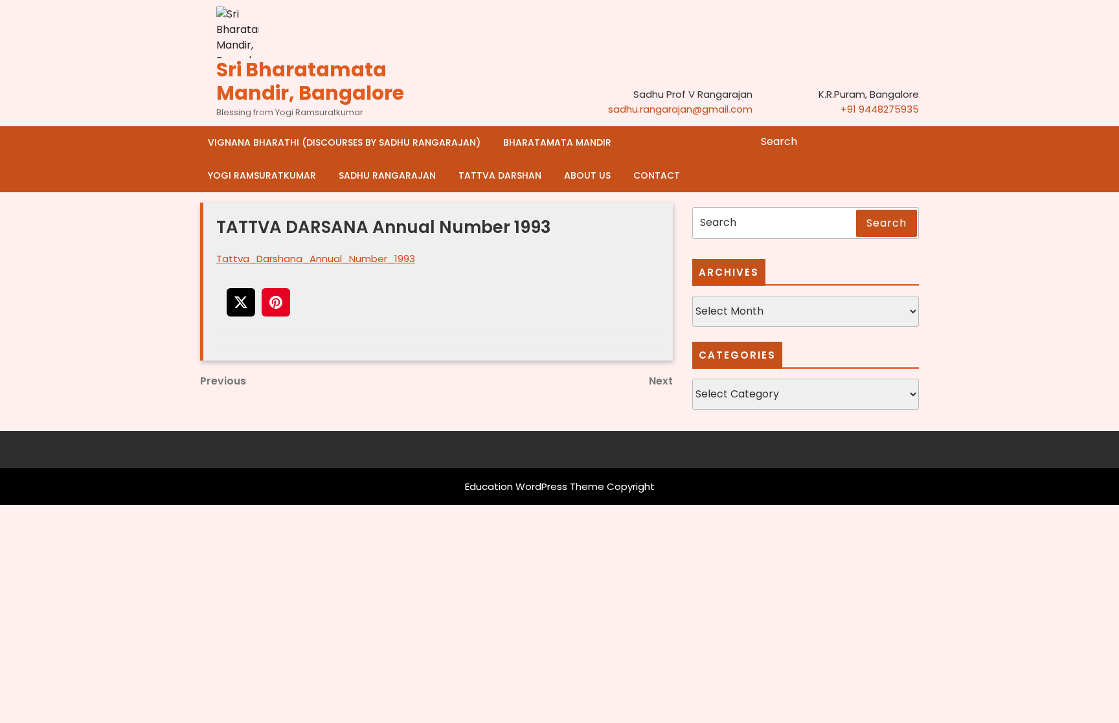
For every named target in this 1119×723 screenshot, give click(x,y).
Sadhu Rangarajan (387, 175)
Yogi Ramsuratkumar (262, 175)
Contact (656, 175)
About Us (587, 175)
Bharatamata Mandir (557, 142)
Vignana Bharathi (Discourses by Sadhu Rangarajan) (344, 142)
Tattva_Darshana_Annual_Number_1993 (315, 258)
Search (910, 142)
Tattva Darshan (499, 175)
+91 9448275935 (880, 109)
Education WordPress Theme (534, 486)
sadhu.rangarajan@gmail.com (680, 109)
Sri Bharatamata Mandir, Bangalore (310, 81)
